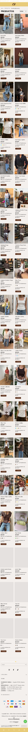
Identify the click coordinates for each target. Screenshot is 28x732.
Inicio (2, 8)
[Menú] (8, 730)
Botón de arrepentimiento (14, 719)
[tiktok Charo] (17, 669)
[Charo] (3, 730)
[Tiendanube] (14, 722)
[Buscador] (14, 730)
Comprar (3, 44)
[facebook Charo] (13, 669)
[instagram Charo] (9, 669)
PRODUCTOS (7, 8)
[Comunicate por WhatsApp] (25, 721)
